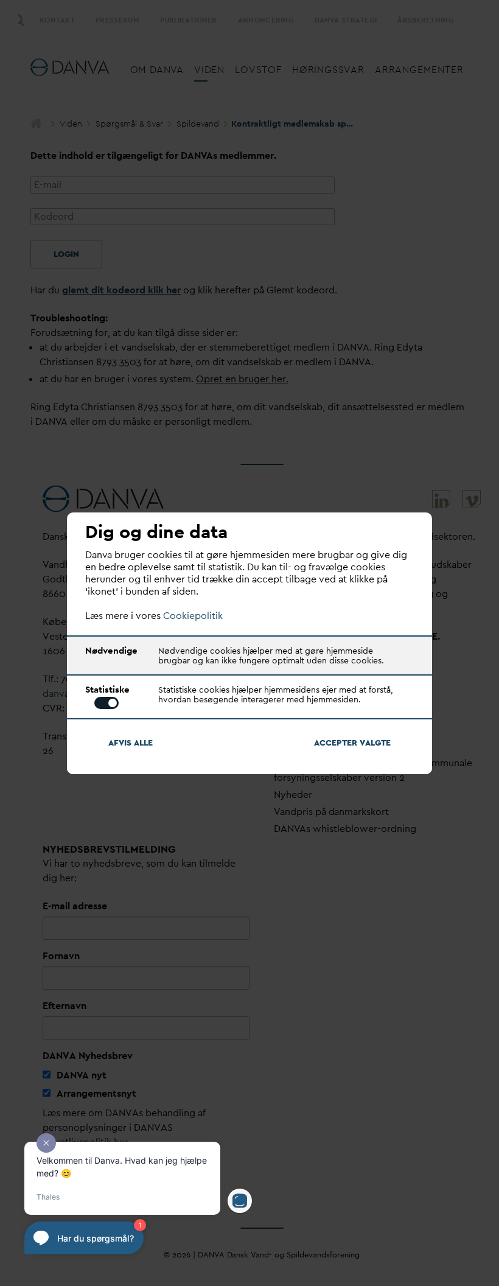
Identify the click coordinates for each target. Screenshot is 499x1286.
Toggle (106, 703)
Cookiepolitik (193, 615)
